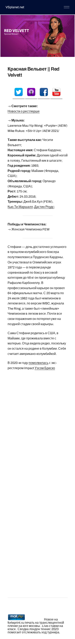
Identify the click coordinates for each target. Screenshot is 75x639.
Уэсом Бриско (45, 368)
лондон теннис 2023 (44, 629)
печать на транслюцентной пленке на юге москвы (36, 624)
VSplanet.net (15, 7)
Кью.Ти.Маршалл (20, 207)
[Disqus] (38, 424)
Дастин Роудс (44, 207)
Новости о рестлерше (24, 111)
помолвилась (38, 363)
